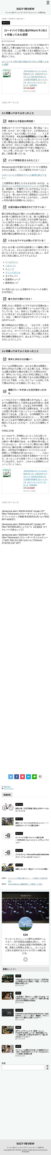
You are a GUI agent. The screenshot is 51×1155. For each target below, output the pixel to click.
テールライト (11, 262)
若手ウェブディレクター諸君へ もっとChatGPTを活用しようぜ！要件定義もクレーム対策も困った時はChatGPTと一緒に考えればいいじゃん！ (31, 1034)
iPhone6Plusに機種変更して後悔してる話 (25, 884)
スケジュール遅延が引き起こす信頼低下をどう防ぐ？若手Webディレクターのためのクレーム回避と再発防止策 (32, 1052)
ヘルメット (10, 265)
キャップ (9, 269)
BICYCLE (7, 787)
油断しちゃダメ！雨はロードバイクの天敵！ (32, 869)
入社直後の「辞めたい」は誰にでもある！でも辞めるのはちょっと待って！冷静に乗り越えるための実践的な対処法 (32, 998)
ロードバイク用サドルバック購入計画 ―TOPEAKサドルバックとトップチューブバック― (32, 839)
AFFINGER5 (25, 1152)
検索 (4, 1063)
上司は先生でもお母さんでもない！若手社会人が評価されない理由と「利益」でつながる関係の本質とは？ (32, 981)
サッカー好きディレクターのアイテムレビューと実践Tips (25, 1147)
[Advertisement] (25, 661)
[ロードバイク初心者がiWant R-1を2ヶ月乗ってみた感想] (28, 776)
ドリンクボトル (12, 272)
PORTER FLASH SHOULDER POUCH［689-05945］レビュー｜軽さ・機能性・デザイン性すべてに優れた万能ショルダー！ (32, 1016)
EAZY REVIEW (25, 8)
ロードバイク (8, 788)
